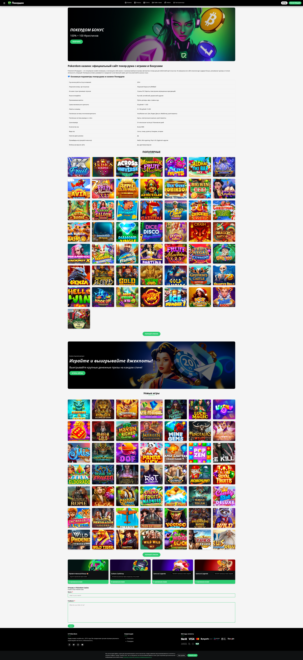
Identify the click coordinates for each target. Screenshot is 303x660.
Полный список (151, 334)
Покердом (130, 641)
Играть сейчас (77, 373)
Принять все (192, 655)
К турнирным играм (75, 582)
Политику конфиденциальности (142, 657)
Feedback (71, 601)
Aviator (168, 2)
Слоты (148, 2)
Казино (129, 2)
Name (70, 592)
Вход (284, 3)
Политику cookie (127, 657)
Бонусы (138, 2)
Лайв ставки (158, 2)
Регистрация (295, 3)
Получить (76, 42)
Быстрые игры (179, 2)
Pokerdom (130, 638)
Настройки (181, 655)
